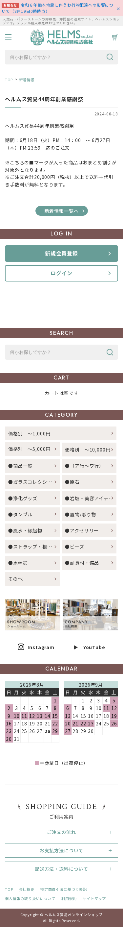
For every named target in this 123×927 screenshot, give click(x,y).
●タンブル (20, 514)
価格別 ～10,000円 (87, 449)
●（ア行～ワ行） (84, 465)
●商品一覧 (22, 465)
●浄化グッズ (22, 498)
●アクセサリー (82, 530)
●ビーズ (74, 546)
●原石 (72, 481)
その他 (15, 578)
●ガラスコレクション (32, 481)
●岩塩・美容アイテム (89, 498)
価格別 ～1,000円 (29, 433)
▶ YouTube (89, 647)
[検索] (110, 57)
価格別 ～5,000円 (29, 449)
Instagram (41, 647)
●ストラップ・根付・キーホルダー (34, 546)
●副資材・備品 (82, 562)
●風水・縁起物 (25, 530)
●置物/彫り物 (80, 514)
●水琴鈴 (18, 562)
